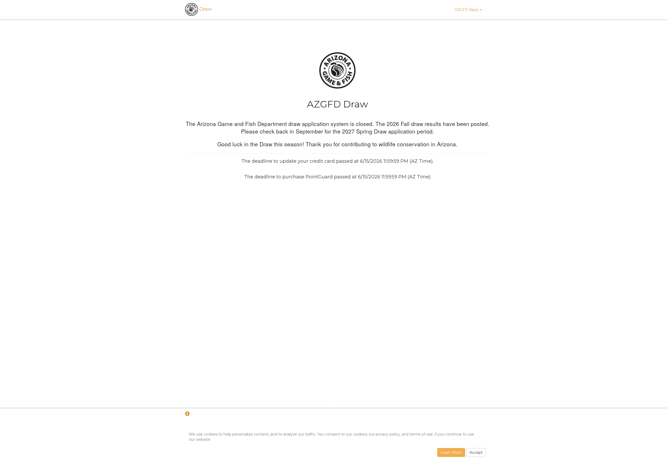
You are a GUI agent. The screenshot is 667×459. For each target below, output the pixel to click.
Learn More (451, 452)
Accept (476, 452)
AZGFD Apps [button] (467, 9)
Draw (205, 9)
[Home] (337, 70)
